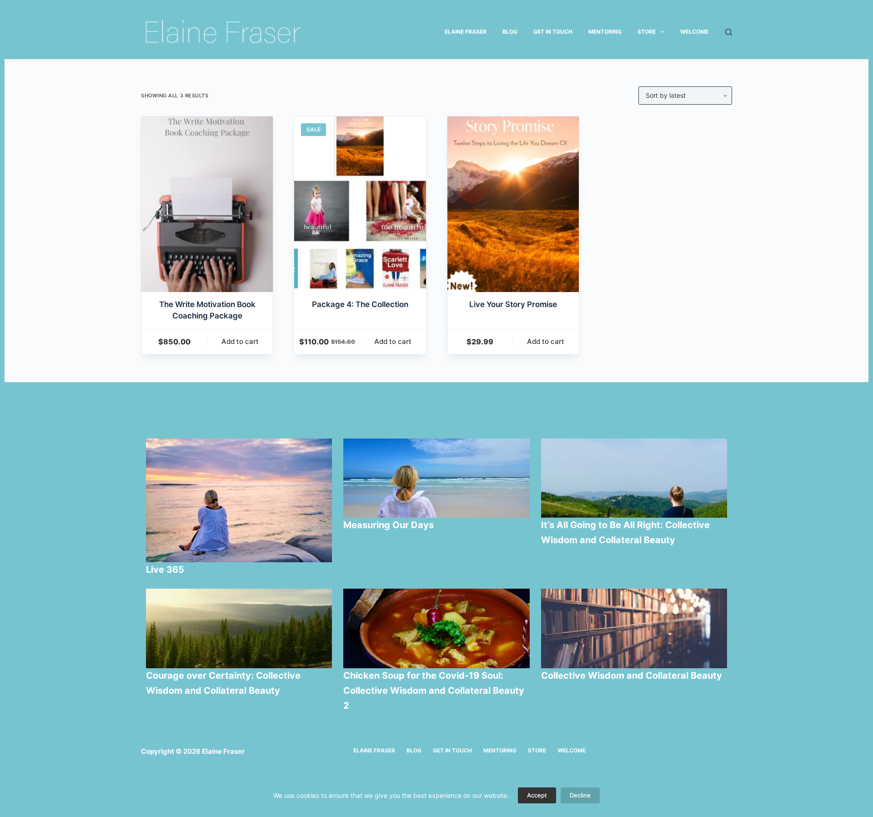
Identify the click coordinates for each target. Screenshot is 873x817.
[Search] (728, 32)
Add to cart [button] (240, 341)
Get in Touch (552, 31)
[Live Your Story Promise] (513, 204)
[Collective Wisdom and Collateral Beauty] (634, 628)
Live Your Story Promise (513, 304)
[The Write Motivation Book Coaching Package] (207, 204)
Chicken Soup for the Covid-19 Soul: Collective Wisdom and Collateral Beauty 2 (433, 690)
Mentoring (605, 31)
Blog (509, 31)
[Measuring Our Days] (436, 478)
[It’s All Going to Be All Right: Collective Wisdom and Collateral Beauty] (634, 478)
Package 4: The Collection (360, 304)
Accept (537, 795)
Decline (580, 795)
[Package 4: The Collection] (360, 204)
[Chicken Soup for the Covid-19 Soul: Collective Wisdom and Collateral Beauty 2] (436, 628)
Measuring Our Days (389, 524)
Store (646, 31)
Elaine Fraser (466, 31)
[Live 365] (239, 501)
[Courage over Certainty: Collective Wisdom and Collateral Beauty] (239, 628)
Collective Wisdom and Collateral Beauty (631, 675)
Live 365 (165, 569)
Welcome (694, 31)
